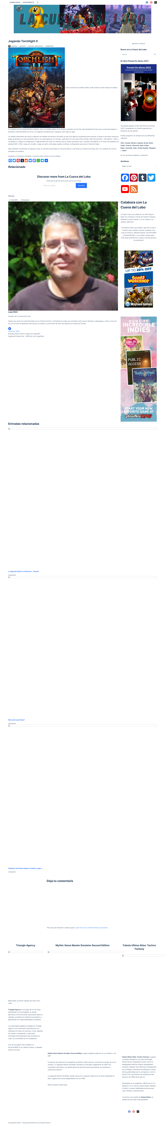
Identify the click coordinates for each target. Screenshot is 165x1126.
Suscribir (81, 185)
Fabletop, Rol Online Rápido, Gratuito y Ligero (25, 868)
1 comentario (49, 46)
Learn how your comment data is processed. (91, 928)
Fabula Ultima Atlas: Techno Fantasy (135, 1057)
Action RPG (13, 200)
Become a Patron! (138, 43)
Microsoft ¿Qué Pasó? (16, 720)
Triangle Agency (14, 1010)
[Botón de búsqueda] (155, 54)
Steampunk (25, 200)
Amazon (130, 233)
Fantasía (31, 46)
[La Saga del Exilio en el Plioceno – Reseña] (82, 499)
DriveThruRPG (151, 233)
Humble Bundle (129, 235)
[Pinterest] (151, 2)
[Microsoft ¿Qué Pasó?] (82, 647)
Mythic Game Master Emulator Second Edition (65, 1053)
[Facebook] (147, 2)
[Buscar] (37, 2)
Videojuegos (38, 46)
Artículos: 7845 (13, 331)
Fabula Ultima (146, 1097)
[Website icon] (9, 328)
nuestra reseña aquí (60, 1085)
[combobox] (137, 54)
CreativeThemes (44, 1123)
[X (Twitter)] (155, 2)
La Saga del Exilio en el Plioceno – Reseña (23, 571)
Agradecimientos (28, 2)
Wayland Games (139, 233)
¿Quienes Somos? (14, 2)
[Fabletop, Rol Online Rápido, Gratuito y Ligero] (82, 796)
